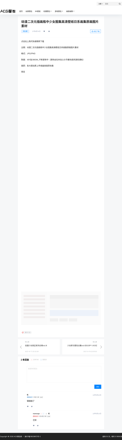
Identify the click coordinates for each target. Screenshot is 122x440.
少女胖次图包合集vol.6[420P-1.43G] (82, 345)
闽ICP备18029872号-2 (33, 436)
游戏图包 (58, 11)
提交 (97, 387)
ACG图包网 (17, 436)
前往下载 (96, 31)
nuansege (36, 413)
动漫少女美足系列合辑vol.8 (36, 345)
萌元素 (25, 31)
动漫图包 (46, 11)
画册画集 (69, 11)
